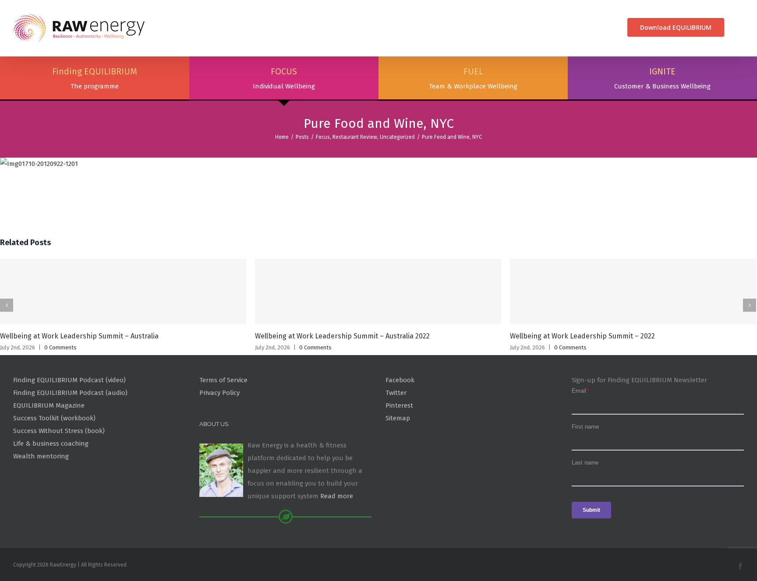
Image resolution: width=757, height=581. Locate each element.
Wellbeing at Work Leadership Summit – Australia (79, 336)
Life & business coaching (50, 443)
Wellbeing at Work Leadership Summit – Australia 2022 (342, 336)
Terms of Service (223, 380)
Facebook (400, 380)
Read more (336, 496)
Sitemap (398, 418)
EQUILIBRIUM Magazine (49, 405)
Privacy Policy (219, 393)
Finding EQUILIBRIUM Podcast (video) (69, 380)
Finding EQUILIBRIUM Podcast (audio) (70, 393)
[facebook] (740, 566)
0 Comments (60, 347)
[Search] (740, 27)
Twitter (396, 393)
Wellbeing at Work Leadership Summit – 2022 (582, 336)
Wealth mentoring (41, 456)
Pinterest (399, 405)
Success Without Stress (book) (59, 431)
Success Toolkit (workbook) (54, 418)
